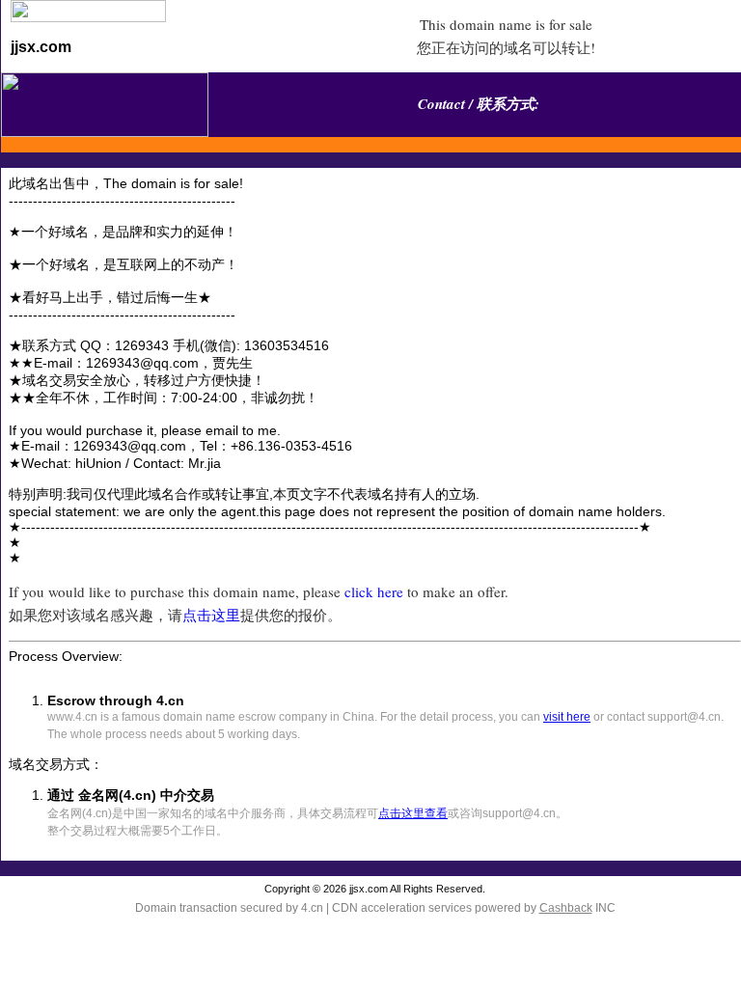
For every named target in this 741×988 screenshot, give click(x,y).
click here (373, 591)
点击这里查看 (413, 813)
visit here (566, 717)
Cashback (565, 908)
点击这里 (211, 614)
